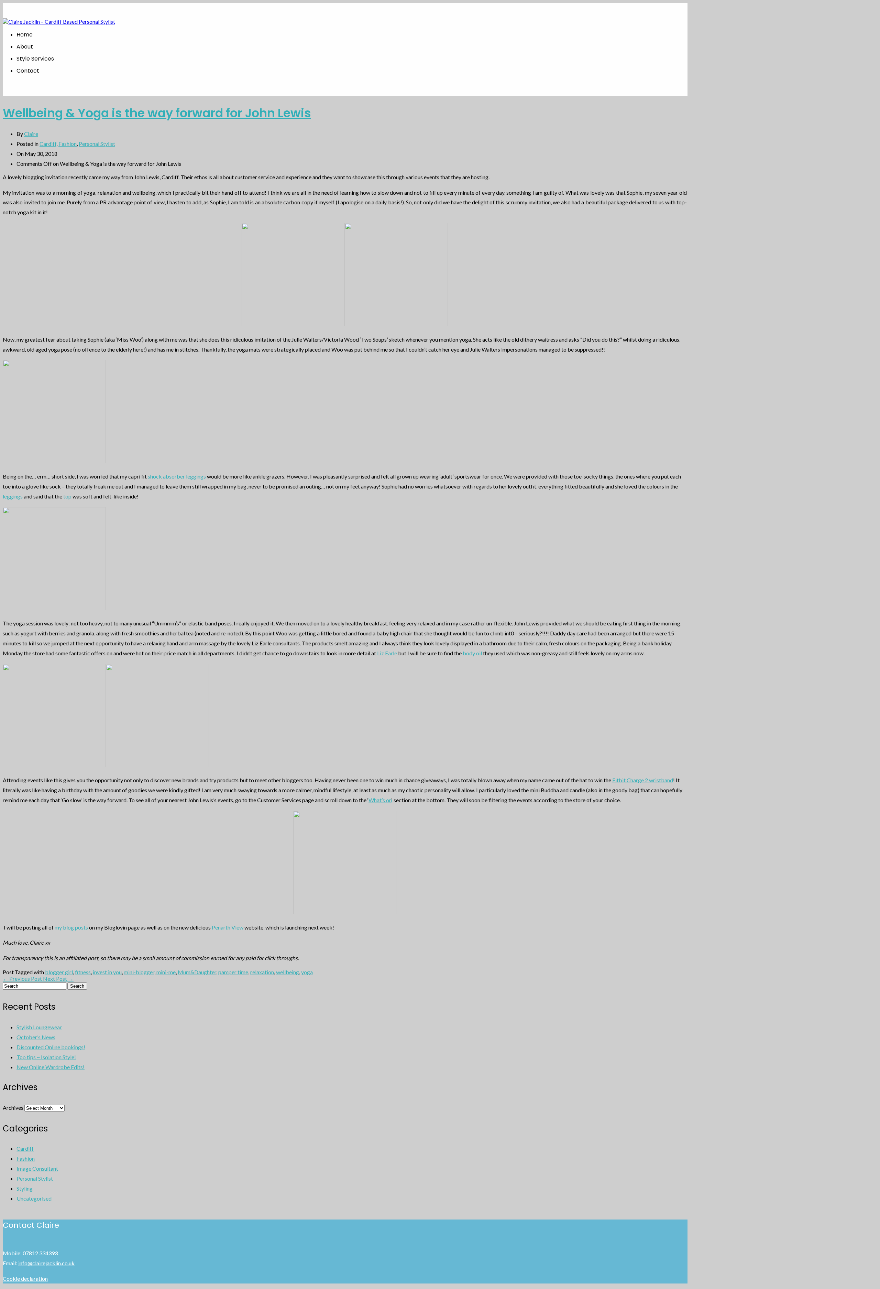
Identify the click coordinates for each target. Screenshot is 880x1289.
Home (24, 35)
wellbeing (287, 972)
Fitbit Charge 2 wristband (642, 780)
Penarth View (227, 927)
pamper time (233, 972)
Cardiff (48, 143)
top (67, 496)
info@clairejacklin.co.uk (46, 1263)
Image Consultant (37, 1168)
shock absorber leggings (177, 476)
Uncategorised (34, 1198)
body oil (472, 653)
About (24, 47)
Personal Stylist (97, 143)
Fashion (67, 143)
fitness (83, 972)
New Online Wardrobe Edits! (50, 1067)
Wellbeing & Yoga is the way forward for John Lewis (157, 113)
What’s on (380, 800)
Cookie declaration (25, 1278)
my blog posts (71, 927)
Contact (27, 71)
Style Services (35, 59)
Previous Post (23, 978)
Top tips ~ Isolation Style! (46, 1057)
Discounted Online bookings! (50, 1047)
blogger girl (59, 972)
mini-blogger (139, 972)
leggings (13, 496)
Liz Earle (387, 653)
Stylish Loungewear (39, 1027)
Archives (13, 1107)
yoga (307, 972)
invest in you (107, 972)
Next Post (58, 978)
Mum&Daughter (197, 972)
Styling (24, 1188)
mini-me (166, 972)
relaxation (262, 972)
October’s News (35, 1037)
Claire (31, 133)
